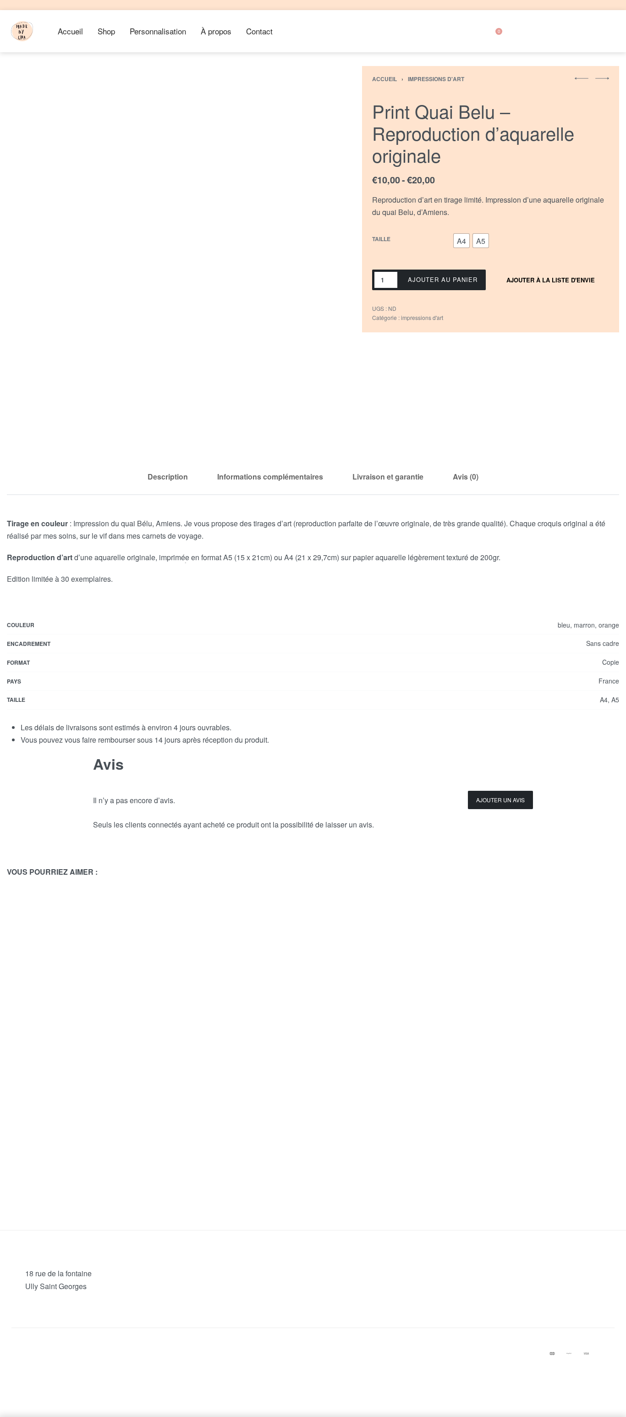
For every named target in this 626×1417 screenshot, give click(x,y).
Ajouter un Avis (500, 800)
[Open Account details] (524, 31)
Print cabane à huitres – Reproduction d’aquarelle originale (547, 1142)
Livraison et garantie (387, 476)
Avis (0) (465, 476)
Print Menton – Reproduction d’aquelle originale (235, 1142)
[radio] (461, 241)
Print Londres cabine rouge (391, 1059)
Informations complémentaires (270, 476)
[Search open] (455, 31)
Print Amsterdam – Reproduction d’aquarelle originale (78, 1064)
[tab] (168, 476)
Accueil (384, 79)
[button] (581, 78)
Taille (381, 239)
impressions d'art (436, 79)
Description (168, 476)
